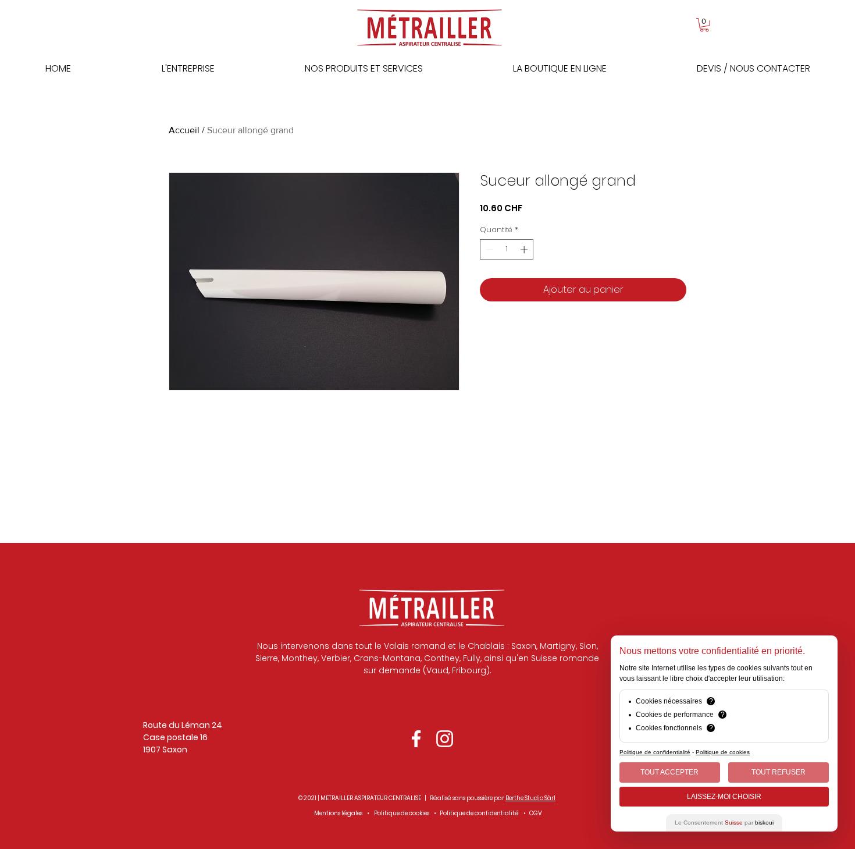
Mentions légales (338, 813)
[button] (704, 25)
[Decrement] (489, 250)
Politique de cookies (401, 813)
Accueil (184, 130)
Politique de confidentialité (479, 813)
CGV (535, 813)
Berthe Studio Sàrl (530, 798)
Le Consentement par (724, 822)
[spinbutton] (507, 250)
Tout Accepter (669, 772)
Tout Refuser (778, 772)
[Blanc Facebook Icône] (416, 738)
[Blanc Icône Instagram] (444, 738)
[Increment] (525, 250)
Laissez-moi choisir (724, 797)
